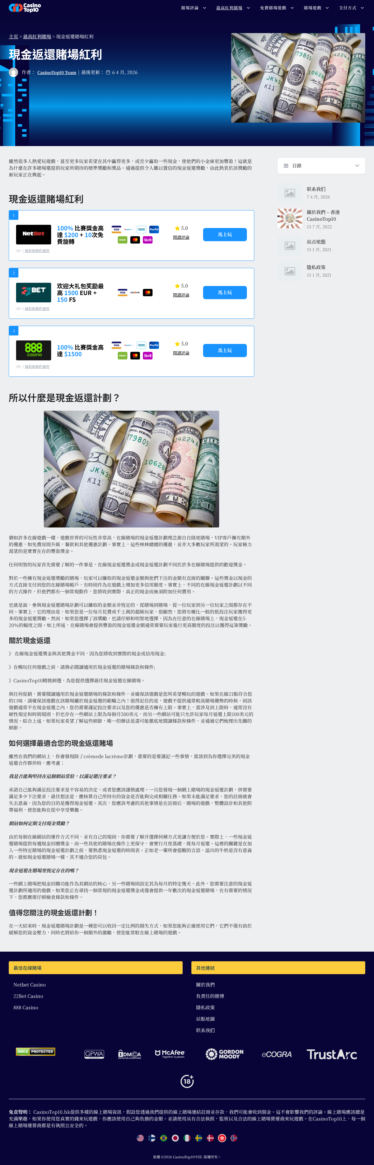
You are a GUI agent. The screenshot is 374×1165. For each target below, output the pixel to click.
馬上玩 (225, 234)
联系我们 (205, 1030)
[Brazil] (163, 1138)
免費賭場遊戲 (273, 8)
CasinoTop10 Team (56, 72)
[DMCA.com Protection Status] (35, 1052)
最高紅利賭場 (229, 8)
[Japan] (175, 1138)
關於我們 (205, 984)
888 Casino (25, 1007)
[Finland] (151, 1138)
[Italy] (187, 1138)
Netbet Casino (29, 984)
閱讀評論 (181, 237)
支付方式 (347, 8)
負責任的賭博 (210, 996)
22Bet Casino (28, 996)
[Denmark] (210, 1138)
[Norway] (233, 1138)
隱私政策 (205, 1007)
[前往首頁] (25, 8)
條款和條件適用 (37, 250)
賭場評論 (190, 8)
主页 (13, 36)
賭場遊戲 (312, 8)
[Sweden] (198, 1138)
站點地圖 (205, 1018)
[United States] (140, 1138)
